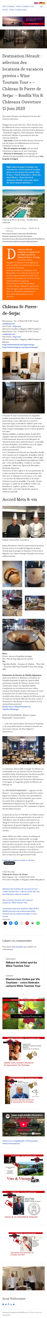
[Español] (44, 3)
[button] (23, 366)
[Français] (38, 3)
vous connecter (17, 947)
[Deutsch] (41, 3)
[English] (35, 3)
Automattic (6, 1315)
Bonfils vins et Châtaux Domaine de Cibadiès (18, 860)
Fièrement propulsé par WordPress (14, 1312)
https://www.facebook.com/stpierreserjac (18, 344)
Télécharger (9, 863)
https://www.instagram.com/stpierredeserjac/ (20, 347)
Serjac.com (17, 326)
